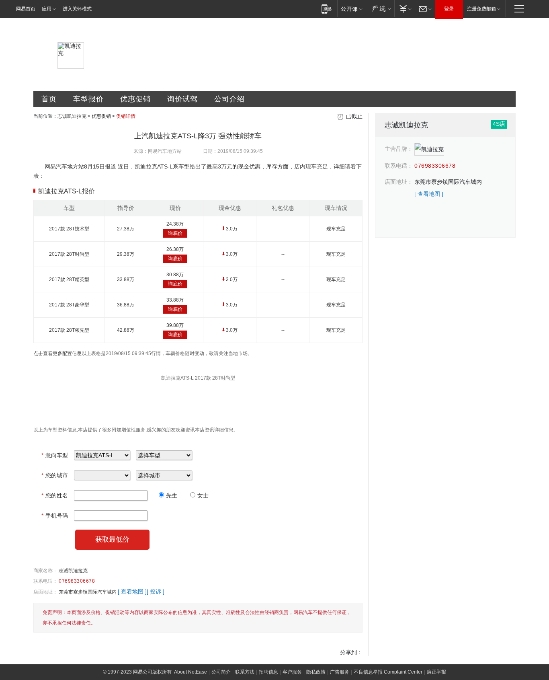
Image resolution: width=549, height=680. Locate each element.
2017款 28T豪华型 (69, 305)
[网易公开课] (351, 8)
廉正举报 (436, 672)
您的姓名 (54, 495)
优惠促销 (135, 99)
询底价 (175, 233)
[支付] (404, 8)
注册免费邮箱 (481, 9)
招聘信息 (268, 672)
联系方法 (244, 672)
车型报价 (88, 99)
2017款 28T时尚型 (69, 254)
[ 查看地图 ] (132, 591)
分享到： (351, 652)
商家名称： (45, 570)
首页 (49, 99)
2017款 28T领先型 (69, 330)
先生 (171, 495)
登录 (449, 9)
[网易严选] (380, 8)
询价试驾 (182, 99)
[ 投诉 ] (155, 591)
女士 (203, 495)
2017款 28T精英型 (69, 279)
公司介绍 (229, 99)
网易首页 (25, 9)
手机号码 (54, 515)
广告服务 (339, 672)
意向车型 (54, 455)
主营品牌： (399, 149)
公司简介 (221, 672)
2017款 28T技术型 (69, 229)
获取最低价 (112, 539)
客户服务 (292, 672)
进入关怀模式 (77, 9)
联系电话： (45, 581)
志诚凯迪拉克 (71, 116)
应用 (46, 9)
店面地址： (45, 592)
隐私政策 (316, 672)
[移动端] (326, 8)
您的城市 (54, 475)
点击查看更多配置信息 (57, 353)
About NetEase (190, 672)
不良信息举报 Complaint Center (388, 672)
